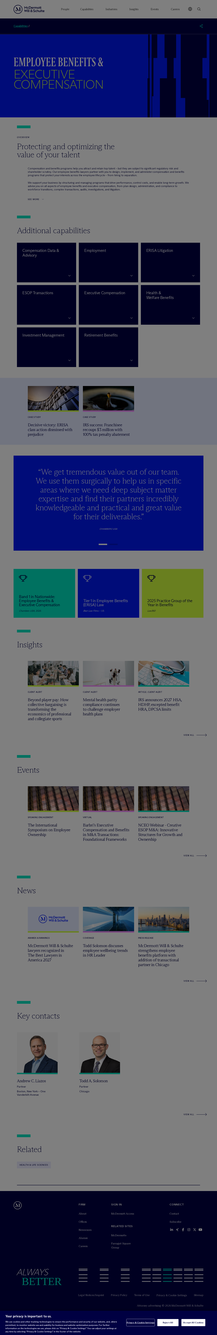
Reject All (168, 1322)
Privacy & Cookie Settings (140, 1322)
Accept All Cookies (193, 1322)
